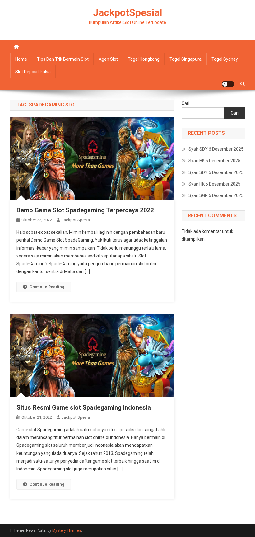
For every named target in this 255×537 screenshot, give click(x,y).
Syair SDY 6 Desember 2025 (215, 149)
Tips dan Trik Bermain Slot (63, 59)
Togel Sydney (224, 59)
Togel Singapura (185, 59)
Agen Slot (108, 59)
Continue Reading (47, 287)
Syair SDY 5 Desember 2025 (215, 172)
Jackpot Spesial (76, 220)
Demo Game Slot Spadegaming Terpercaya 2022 (85, 210)
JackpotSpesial (127, 12)
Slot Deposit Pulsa (33, 71)
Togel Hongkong (144, 59)
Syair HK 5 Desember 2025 (214, 183)
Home (21, 59)
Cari (185, 103)
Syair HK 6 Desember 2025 (214, 160)
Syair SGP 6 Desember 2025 (215, 195)
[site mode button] (228, 84)
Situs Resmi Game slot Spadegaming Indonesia (83, 407)
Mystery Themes (66, 530)
